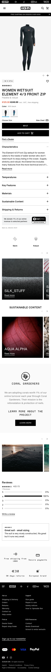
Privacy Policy (29, 665)
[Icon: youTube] (3, 658)
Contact (29, 623)
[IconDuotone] (16, 2)
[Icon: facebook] (7, 658)
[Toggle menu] (4, 8)
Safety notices (31, 605)
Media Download (32, 626)
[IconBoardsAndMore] (3, 586)
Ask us (4, 596)
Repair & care (31, 602)
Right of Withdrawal (8, 668)
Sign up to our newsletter (14, 638)
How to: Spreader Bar (34, 608)
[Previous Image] (43, 75)
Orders (4, 602)
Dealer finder (7, 623)
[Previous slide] (42, 253)
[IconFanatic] (24, 2)
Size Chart (40, 120)
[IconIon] (5, 2)
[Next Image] (47, 75)
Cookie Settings (33, 668)
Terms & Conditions (15, 665)
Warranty (5, 608)
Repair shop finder (9, 626)
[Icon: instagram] (11, 658)
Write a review (8, 514)
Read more (7, 168)
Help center (6, 614)
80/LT (25, 125)
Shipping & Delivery (10, 599)
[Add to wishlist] (47, 81)
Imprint (4, 665)
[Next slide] (47, 253)
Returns (5, 605)
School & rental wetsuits (35, 629)
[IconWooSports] (46, 2)
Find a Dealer (8, 139)
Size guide (30, 599)
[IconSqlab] (34, 2)
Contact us (6, 611)
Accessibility (21, 668)
